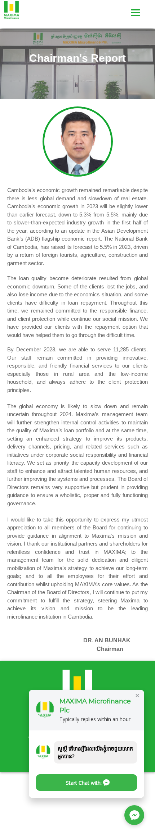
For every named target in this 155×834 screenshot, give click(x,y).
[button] (86, 782)
